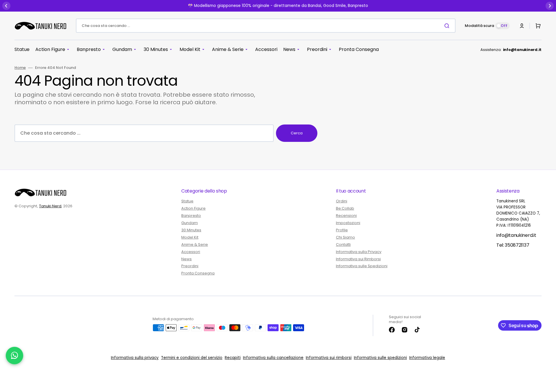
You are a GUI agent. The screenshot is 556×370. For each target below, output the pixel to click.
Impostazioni (348, 223)
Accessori (190, 251)
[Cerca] (448, 25)
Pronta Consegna (198, 273)
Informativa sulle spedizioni (380, 357)
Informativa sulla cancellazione (273, 357)
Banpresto (191, 215)
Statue (187, 201)
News (186, 259)
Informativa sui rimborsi (329, 357)
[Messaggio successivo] (550, 6)
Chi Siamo (345, 237)
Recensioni (346, 215)
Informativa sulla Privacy (358, 251)
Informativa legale (427, 357)
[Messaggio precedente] (6, 6)
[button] (521, 25)
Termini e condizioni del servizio (191, 357)
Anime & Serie (194, 244)
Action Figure (193, 208)
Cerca (297, 133)
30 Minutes (191, 230)
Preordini (189, 266)
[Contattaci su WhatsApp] (14, 355)
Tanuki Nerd (50, 206)
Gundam (189, 223)
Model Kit (189, 237)
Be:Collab (345, 208)
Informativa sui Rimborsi (358, 259)
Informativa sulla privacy (135, 357)
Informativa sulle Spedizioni (361, 266)
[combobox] (266, 26)
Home (20, 67)
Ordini (341, 201)
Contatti (343, 244)
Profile (342, 230)
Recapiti (233, 357)
